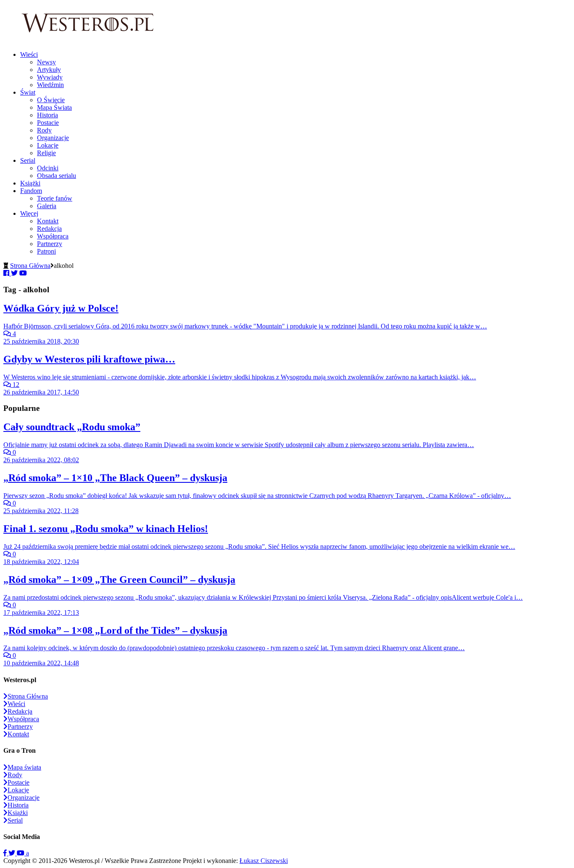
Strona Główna (30, 265)
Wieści (29, 54)
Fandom (31, 190)
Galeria (46, 205)
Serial (27, 160)
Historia (47, 115)
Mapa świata (24, 767)
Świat (27, 92)
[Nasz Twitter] (12, 853)
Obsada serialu (56, 175)
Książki (30, 183)
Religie (46, 152)
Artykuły (49, 69)
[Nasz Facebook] (5, 853)
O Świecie (51, 99)
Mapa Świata (54, 107)
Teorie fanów (54, 198)
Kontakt (47, 221)
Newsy (46, 62)
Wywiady (50, 77)
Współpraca (52, 236)
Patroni (46, 251)
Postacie (48, 122)
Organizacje (53, 137)
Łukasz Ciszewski (264, 860)
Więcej (29, 213)
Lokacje (47, 145)
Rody (44, 130)
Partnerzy (49, 243)
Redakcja (49, 228)
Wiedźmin (50, 84)
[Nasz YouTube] (21, 853)
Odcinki (47, 168)
